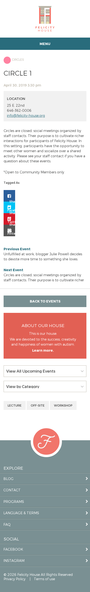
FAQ (7, 524)
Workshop (63, 405)
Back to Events (45, 301)
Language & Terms (21, 513)
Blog (8, 479)
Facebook (13, 549)
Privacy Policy (14, 579)
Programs (13, 502)
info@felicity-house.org (26, 115)
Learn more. (43, 350)
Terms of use (44, 579)
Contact (12, 490)
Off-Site (38, 405)
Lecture (15, 405)
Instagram (13, 561)
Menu (45, 44)
